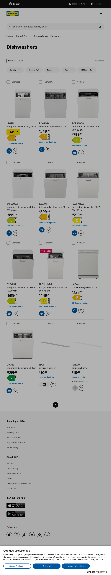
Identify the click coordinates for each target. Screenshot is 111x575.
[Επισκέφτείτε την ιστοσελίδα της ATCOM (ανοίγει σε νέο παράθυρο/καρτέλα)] (98, 572)
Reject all (46, 566)
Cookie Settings (16, 566)
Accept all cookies (76, 566)
